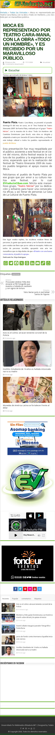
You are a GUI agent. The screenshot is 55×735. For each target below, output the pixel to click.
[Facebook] (15, 589)
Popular (15, 599)
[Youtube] (35, 589)
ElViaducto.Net (10, 62)
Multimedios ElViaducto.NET (25, 725)
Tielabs (51, 725)
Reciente (5, 599)
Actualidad (46, 62)
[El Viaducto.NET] (27, 4)
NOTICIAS (16, 274)
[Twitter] (20, 589)
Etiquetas (37, 599)
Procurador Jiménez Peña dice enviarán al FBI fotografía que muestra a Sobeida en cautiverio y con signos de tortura (19, 284)
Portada (3, 12)
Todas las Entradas (19, 12)
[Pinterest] (25, 589)
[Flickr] (30, 589)
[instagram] (39, 589)
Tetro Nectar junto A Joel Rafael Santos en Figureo (36, 292)
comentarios (26, 599)
